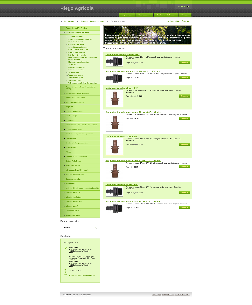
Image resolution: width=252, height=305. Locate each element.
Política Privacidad (182, 295)
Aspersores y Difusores (75, 102)
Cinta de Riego (71, 116)
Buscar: (67, 227)
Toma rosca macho (75, 75)
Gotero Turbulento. (73, 161)
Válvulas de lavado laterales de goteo (82, 83)
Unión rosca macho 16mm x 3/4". (122, 88)
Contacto (185, 15)
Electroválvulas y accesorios (77, 143)
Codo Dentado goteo (76, 42)
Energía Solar (71, 147)
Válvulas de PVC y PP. (74, 202)
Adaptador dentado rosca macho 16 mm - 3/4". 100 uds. (133, 112)
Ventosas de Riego (73, 215)
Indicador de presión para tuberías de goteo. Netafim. (82, 58)
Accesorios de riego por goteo (92, 21)
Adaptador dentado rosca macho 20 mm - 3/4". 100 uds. (133, 201)
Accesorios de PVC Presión (76, 28)
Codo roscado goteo (76, 44)
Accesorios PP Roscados (75, 98)
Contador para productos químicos (79, 134)
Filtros (68, 152)
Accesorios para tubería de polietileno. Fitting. (81, 88)
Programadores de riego (75, 174)
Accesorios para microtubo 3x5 (80, 39)
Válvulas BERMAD (73, 192)
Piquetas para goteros (76, 67)
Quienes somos (144, 15)
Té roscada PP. (74, 72)
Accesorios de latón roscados (77, 93)
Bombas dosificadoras (74, 111)
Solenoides (70, 183)
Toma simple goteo (75, 78)
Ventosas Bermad (72, 211)
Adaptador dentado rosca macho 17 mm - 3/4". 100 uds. (133, 160)
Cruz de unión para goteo (78, 50)
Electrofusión (71, 138)
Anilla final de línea (75, 36)
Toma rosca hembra (76, 70)
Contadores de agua (74, 129)
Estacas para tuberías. (76, 52)
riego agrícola (127, 15)
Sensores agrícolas (73, 179)
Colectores (70, 120)
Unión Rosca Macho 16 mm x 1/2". (123, 54)
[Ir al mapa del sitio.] (182, 6)
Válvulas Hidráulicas (73, 197)
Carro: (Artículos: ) (179, 21)
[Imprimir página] (185, 6)
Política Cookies (168, 295)
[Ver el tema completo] (114, 61)
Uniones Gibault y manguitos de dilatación (82, 188)
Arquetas (69, 107)
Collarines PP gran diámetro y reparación (81, 125)
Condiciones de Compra (166, 15)
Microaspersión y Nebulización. (78, 170)
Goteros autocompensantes (77, 156)
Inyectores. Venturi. (73, 165)
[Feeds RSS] (188, 6)
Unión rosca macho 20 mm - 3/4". (122, 184)
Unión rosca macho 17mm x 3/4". (122, 136)
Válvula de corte (74, 80)
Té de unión (73, 64)
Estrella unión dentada (77, 55)
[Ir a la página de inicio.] (179, 6)
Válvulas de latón (72, 206)
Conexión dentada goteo (78, 47)
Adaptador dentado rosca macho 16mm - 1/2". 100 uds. (133, 71)
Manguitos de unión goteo (78, 62)
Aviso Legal (156, 295)
